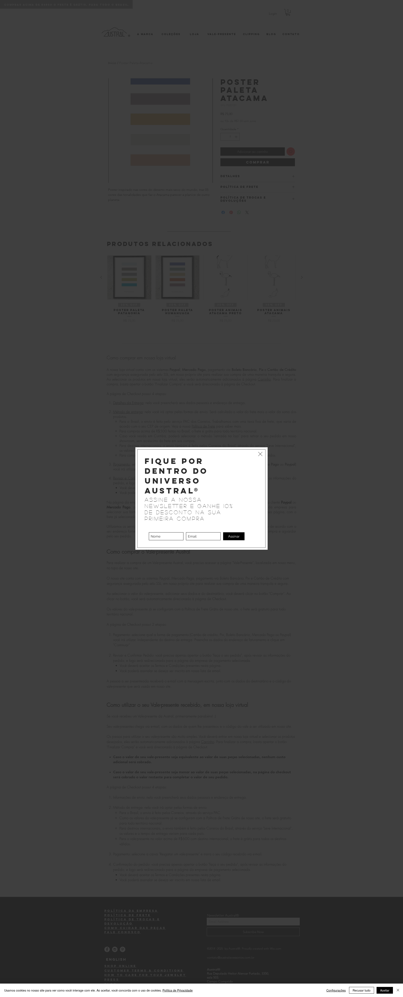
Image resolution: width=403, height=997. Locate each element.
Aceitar (384, 990)
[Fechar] (397, 990)
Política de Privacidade (177, 990)
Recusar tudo (361, 990)
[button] (260, 454)
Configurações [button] (336, 990)
